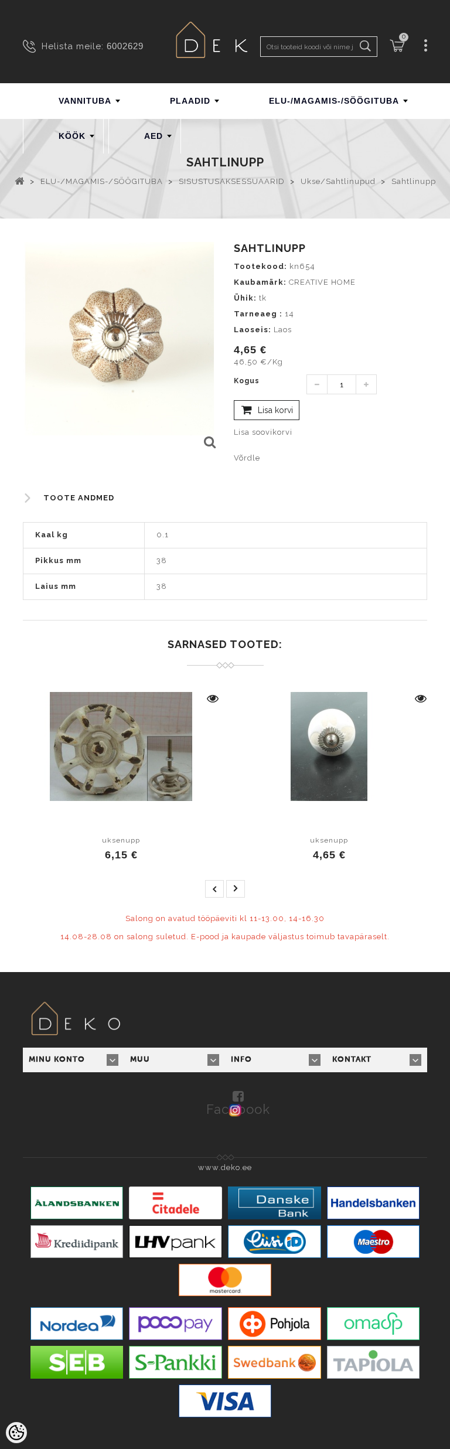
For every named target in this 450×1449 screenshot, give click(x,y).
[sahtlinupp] (209, 443)
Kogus (247, 381)
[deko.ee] (225, 41)
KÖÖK (72, 136)
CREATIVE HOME (322, 282)
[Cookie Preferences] (16, 1432)
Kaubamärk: (260, 282)
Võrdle (247, 458)
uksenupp (121, 840)
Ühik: (245, 298)
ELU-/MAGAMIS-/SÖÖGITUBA (334, 100)
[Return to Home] (20, 180)
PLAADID (190, 100)
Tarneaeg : (258, 313)
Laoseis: (252, 329)
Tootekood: (260, 266)
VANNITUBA (85, 100)
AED (153, 136)
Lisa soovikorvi (263, 432)
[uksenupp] (121, 746)
